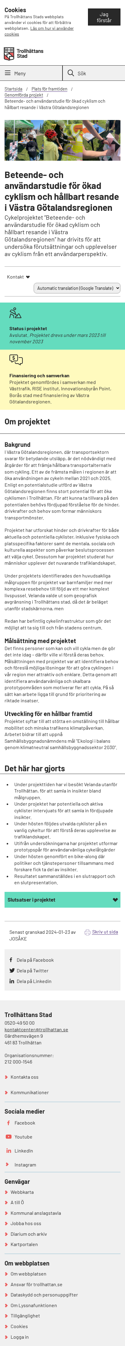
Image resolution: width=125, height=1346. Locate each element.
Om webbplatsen (28, 1273)
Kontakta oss (25, 1077)
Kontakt (15, 276)
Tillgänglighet (25, 1315)
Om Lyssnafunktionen (34, 1305)
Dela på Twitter (33, 970)
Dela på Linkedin (34, 981)
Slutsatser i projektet (31, 899)
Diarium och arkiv (29, 1234)
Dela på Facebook (35, 960)
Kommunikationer (30, 1092)
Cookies (19, 1326)
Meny (20, 73)
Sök (82, 73)
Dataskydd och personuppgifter (44, 1294)
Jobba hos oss (26, 1223)
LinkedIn (24, 1150)
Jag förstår (104, 17)
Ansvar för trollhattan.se (36, 1284)
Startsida (13, 88)
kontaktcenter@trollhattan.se (36, 1029)
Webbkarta (22, 1192)
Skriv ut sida (105, 931)
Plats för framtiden (49, 88)
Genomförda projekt (24, 95)
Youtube (23, 1136)
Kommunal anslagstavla (36, 1213)
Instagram (25, 1164)
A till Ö (17, 1202)
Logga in (20, 1337)
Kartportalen (24, 1244)
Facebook (25, 1122)
